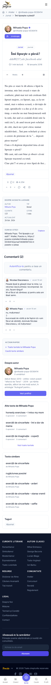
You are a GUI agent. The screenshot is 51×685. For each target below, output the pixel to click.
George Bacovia (34, 551)
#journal (10, 174)
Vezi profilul (25, 393)
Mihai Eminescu (34, 547)
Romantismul (8, 547)
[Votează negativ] (15, 187)
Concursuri (32, 581)
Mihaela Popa (10, 206)
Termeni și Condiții (10, 611)
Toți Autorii (7, 585)
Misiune (5, 606)
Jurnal (8, 15)
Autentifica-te (16, 266)
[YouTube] (30, 674)
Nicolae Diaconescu (19, 280)
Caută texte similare (14, 351)
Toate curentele (9, 565)
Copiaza (41, 231)
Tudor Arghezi (33, 560)
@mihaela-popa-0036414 (30, 12)
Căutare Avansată (10, 581)
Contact (6, 620)
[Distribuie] (24, 187)
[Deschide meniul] (46, 4)
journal (30, 47)
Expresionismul (9, 560)
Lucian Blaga (33, 556)
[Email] (35, 674)
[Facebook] (15, 674)
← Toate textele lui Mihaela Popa (20, 347)
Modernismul (8, 556)
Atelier (11, 12)
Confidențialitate (9, 615)
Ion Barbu (31, 565)
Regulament (32, 590)
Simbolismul (7, 551)
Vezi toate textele (25, 445)
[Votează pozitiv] (7, 187)
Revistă (30, 585)
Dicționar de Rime (10, 576)
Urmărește (15, 36)
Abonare (25, 653)
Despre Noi (7, 602)
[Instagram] (20, 674)
